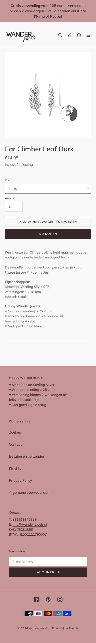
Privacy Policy (20, 480)
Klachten (16, 468)
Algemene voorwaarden (29, 492)
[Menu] (88, 34)
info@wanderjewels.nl (30, 524)
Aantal (9, 198)
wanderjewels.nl (40, 628)
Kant (8, 180)
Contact (15, 444)
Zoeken (15, 432)
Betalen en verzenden (27, 456)
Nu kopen (48, 234)
